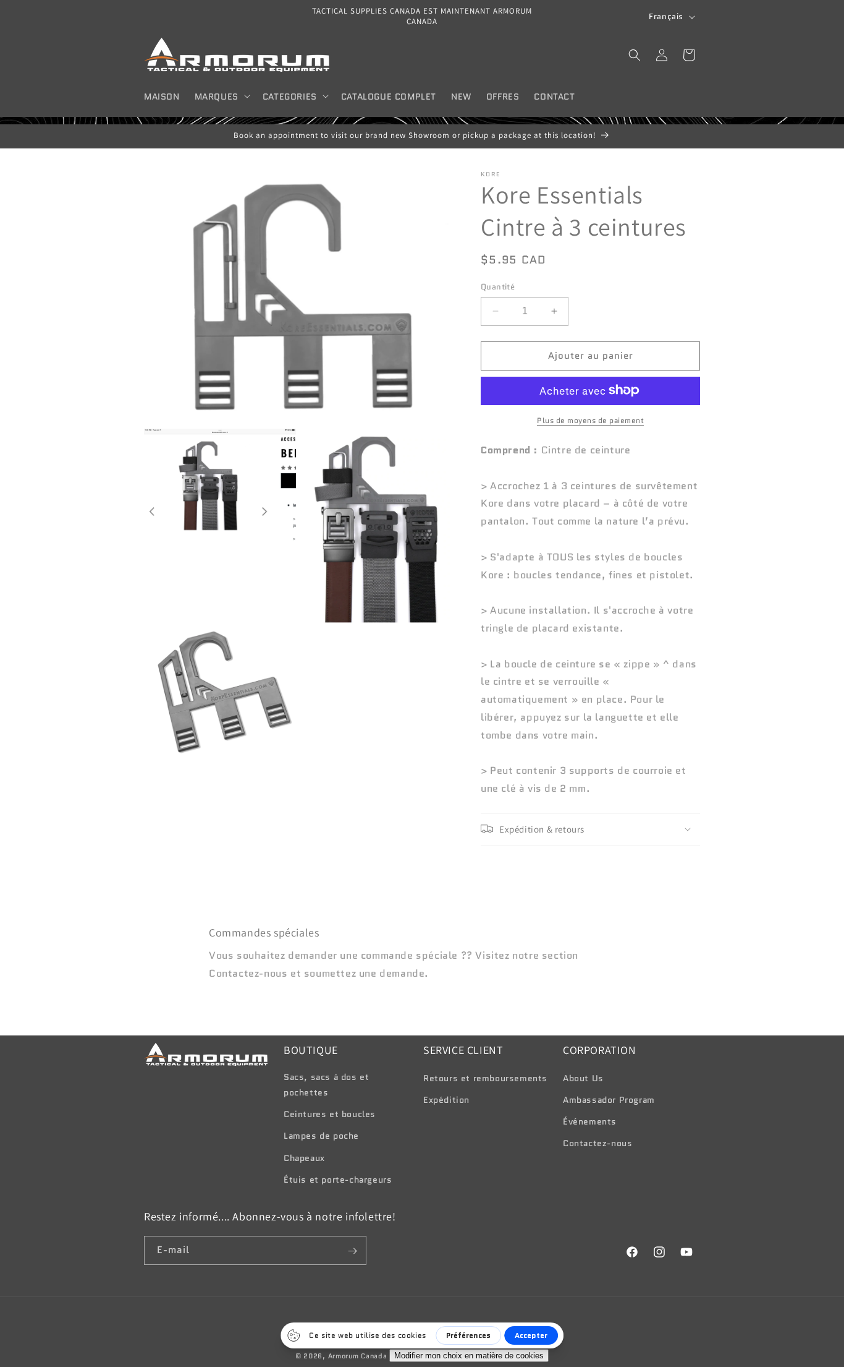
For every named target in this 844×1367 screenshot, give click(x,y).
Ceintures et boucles (330, 1114)
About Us (583, 1078)
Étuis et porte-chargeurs (338, 1179)
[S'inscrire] (352, 1251)
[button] (221, 96)
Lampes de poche (321, 1136)
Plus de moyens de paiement (590, 419)
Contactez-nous (597, 1144)
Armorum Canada (357, 1356)
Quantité (498, 287)
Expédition (446, 1100)
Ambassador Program (609, 1100)
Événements (590, 1121)
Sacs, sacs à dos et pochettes (326, 1085)
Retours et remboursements (485, 1078)
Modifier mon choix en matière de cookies (469, 1355)
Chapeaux (304, 1158)
